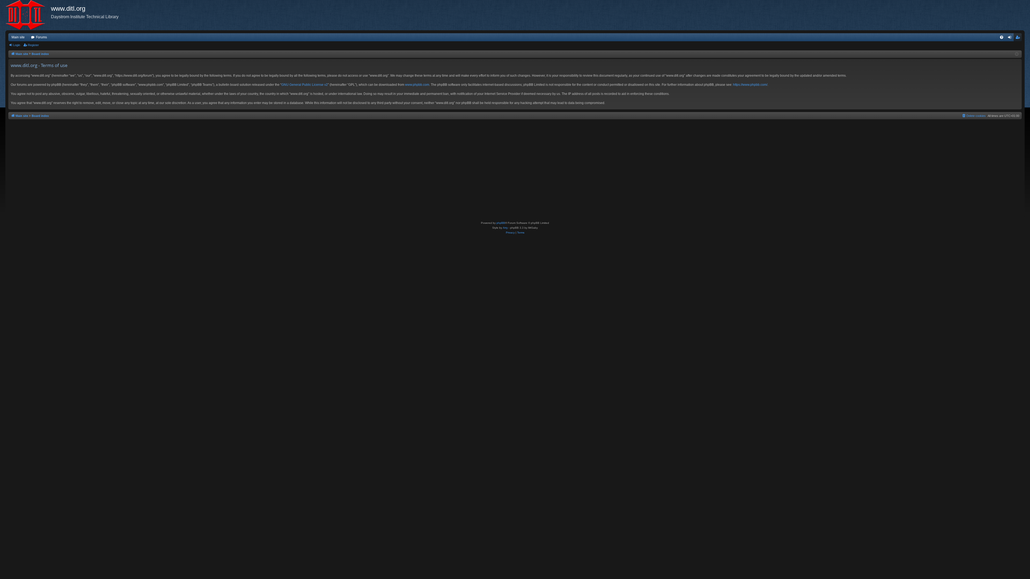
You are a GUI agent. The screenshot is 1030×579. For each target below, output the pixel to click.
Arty (505, 227)
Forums (41, 37)
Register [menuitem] (1019, 38)
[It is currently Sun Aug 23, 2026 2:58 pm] (1016, 54)
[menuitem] (1002, 37)
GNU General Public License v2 (304, 85)
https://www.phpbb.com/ (750, 85)
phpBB (500, 222)
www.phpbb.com (417, 85)
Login (16, 45)
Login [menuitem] (1011, 38)
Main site (18, 37)
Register (33, 45)
